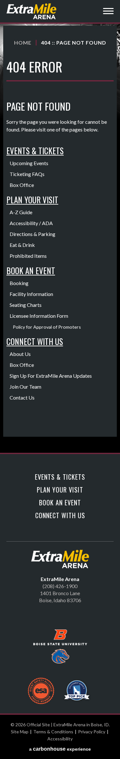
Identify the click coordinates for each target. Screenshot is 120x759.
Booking (19, 283)
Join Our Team (25, 387)
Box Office (22, 185)
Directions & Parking (32, 234)
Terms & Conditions (53, 731)
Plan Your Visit (32, 200)
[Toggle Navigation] (108, 12)
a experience (60, 749)
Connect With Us (34, 341)
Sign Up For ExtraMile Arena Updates (51, 376)
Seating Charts (26, 305)
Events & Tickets (35, 150)
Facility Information (31, 294)
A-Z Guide (21, 212)
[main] (60, 239)
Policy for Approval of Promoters (47, 327)
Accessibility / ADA (31, 223)
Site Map (19, 731)
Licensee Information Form (39, 316)
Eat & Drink (22, 245)
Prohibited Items (28, 256)
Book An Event (30, 270)
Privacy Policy (91, 731)
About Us (20, 354)
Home (22, 42)
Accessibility (60, 738)
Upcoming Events (29, 163)
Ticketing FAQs (27, 174)
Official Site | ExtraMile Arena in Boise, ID (32, 11)
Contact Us (22, 397)
